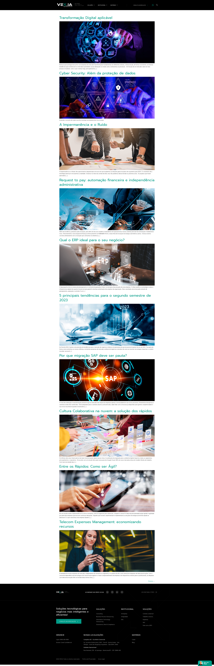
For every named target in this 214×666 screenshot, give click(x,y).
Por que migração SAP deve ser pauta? (93, 355)
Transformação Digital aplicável (85, 17)
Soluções (90, 5)
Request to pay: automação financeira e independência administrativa (106, 182)
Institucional (101, 5)
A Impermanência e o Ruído (83, 124)
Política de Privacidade (88, 659)
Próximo (151, 581)
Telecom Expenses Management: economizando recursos (100, 524)
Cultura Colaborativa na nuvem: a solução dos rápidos (105, 411)
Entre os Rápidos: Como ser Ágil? (88, 466)
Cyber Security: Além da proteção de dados (97, 73)
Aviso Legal (101, 659)
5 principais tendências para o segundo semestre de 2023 (105, 298)
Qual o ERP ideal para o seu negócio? (92, 240)
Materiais (113, 5)
